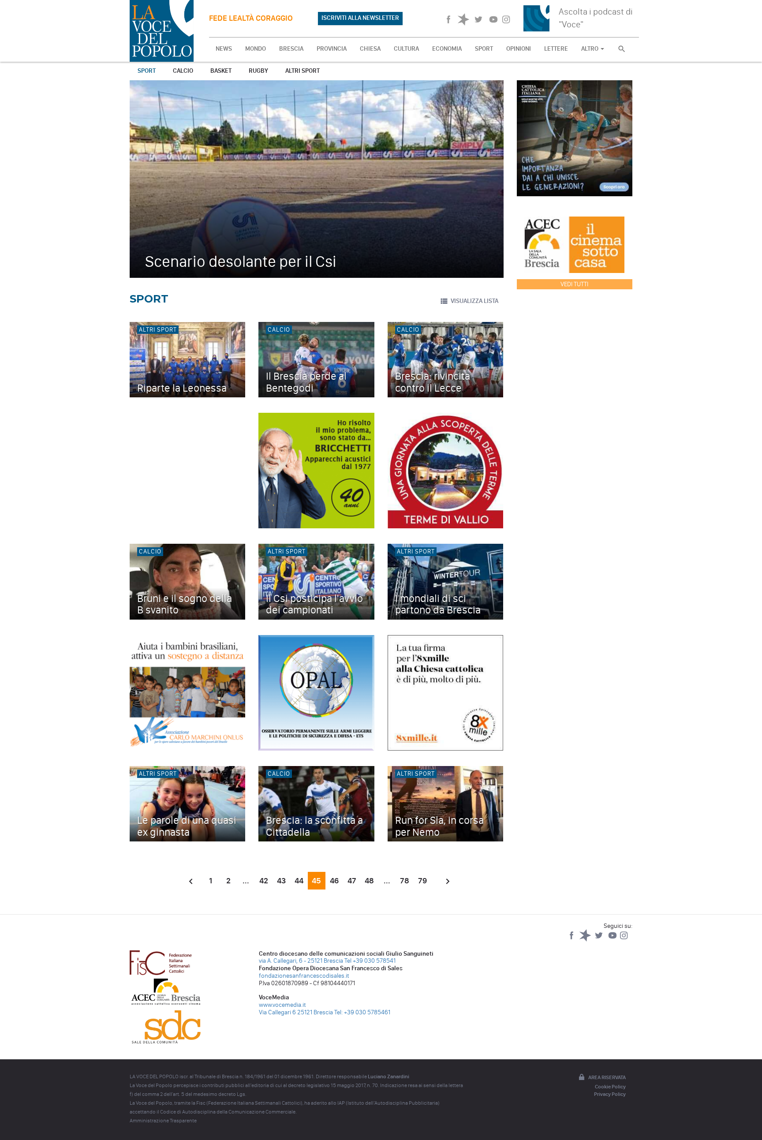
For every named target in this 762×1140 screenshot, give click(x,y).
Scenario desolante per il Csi (240, 261)
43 (281, 881)
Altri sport (302, 71)
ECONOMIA (447, 48)
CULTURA (406, 48)
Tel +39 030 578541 (370, 960)
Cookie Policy (610, 1087)
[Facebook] (572, 939)
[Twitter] (599, 939)
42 (263, 881)
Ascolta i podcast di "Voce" (596, 18)
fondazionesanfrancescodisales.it (304, 975)
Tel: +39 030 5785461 (362, 1012)
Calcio (183, 71)
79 (422, 881)
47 (351, 881)
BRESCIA (291, 48)
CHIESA (370, 48)
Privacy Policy (610, 1094)
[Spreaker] (586, 939)
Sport (147, 71)
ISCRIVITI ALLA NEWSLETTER (360, 18)
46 (334, 881)
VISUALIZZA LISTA (474, 301)
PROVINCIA (332, 48)
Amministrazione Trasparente (163, 1121)
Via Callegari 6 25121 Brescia (296, 1012)
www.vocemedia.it (282, 1005)
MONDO (255, 48)
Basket (221, 71)
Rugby (258, 71)
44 (299, 881)
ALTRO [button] (590, 48)
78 (404, 881)
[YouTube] (613, 939)
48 (369, 881)
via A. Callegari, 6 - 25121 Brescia (301, 960)
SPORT (484, 48)
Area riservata (607, 1077)
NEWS (224, 48)
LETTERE (556, 48)
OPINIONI (518, 48)
